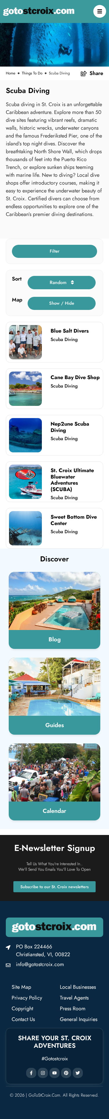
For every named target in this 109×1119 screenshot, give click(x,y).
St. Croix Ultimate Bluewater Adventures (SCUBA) (72, 480)
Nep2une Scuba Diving (70, 427)
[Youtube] (54, 1073)
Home (10, 73)
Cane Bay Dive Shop (75, 377)
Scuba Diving (64, 339)
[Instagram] (43, 1073)
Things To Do (32, 73)
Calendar (54, 811)
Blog (55, 639)
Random (59, 282)
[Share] (84, 73)
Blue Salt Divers (70, 331)
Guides (54, 725)
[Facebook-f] (31, 1073)
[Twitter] (78, 1073)
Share (96, 73)
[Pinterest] (66, 1073)
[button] (54, 251)
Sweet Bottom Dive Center (74, 520)
